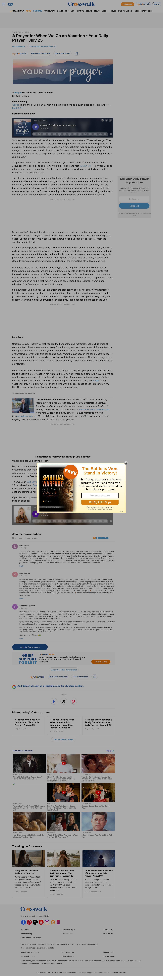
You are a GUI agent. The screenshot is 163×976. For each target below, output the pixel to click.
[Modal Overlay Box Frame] (81, 488)
